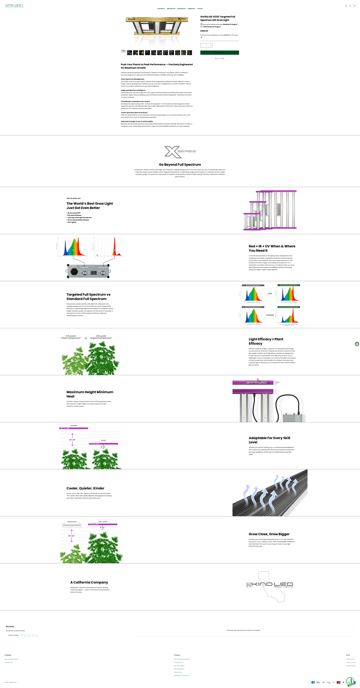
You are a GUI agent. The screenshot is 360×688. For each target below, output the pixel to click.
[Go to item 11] (183, 52)
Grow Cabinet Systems (182, 659)
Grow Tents (178, 672)
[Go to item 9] (171, 52)
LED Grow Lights (179, 666)
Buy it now (219, 58)
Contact (200, 8)
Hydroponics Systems (181, 675)
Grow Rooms (178, 662)
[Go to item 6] (153, 52)
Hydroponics (181, 8)
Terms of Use (351, 662)
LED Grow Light (135, 81)
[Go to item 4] (141, 52)
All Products (350, 659)
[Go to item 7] (159, 52)
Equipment (191, 8)
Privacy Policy (350, 666)
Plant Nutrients (179, 669)
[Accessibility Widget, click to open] (357, 344)
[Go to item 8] (165, 52)
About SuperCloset (11, 659)
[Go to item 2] (129, 52)
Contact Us (8, 662)
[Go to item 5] (147, 52)
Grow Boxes (161, 8)
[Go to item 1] (123, 51)
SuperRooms (171, 8)
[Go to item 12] (189, 52)
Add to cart (220, 53)
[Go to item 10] (177, 52)
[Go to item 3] (135, 52)
